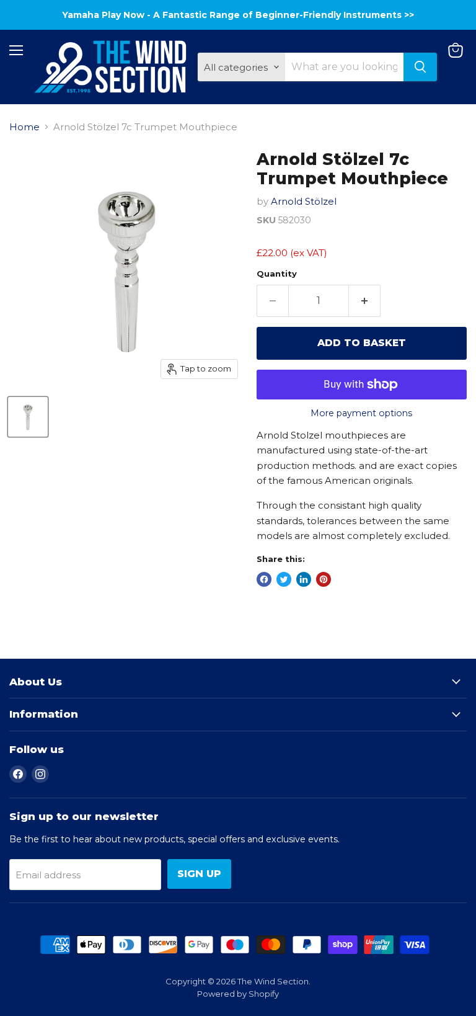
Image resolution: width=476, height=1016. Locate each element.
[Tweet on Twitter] (283, 579)
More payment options (361, 413)
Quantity (277, 274)
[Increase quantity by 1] (365, 301)
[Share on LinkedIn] (303, 579)
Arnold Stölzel (304, 201)
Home (24, 127)
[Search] (420, 67)
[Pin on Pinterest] (323, 579)
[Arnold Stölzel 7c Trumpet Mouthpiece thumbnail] (28, 417)
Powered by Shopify (238, 994)
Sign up (199, 874)
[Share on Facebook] (264, 579)
